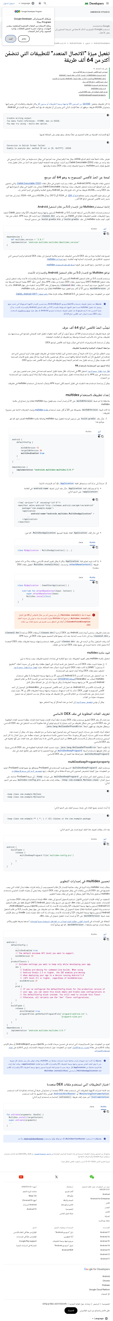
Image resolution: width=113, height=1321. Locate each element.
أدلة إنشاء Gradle (60, 43)
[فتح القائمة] (107, 3)
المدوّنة (107, 1216)
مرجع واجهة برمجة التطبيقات (63, 1241)
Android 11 (105, 1258)
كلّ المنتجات (105, 1294)
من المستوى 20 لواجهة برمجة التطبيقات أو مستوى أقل (63, 104)
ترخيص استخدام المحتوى (42, 1154)
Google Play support (28, 1241)
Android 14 (105, 1245)
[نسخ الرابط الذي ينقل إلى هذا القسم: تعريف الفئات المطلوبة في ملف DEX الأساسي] (50, 714)
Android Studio (100, 12)
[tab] (105, 228)
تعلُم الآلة (70, 1196)
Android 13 (105, 1250)
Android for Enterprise (100, 1198)
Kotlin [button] (94, 229)
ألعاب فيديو (69, 1191)
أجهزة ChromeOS (29, 1200)
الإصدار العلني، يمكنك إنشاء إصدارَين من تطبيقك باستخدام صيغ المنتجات (59, 921)
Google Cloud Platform (99, 1289)
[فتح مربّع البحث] (45, 3)
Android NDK (67, 1250)
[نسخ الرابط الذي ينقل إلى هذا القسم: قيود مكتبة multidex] (84, 653)
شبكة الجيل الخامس (66, 1213)
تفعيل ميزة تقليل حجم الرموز (25, 667)
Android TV (32, 1209)
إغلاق (24, 38)
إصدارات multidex (55, 259)
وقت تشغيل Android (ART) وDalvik (32, 294)
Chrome (106, 1280)
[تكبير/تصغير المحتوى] (94, 68)
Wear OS (33, 1196)
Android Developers (102, 43)
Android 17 (105, 1232)
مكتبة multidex (41, 409)
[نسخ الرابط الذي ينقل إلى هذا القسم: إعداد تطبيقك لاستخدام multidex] (63, 395)
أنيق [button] (104, 229)
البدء (11, 38)
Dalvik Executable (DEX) (29, 183)
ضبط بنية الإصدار (24, 310)
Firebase (106, 1285)
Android (106, 1194)
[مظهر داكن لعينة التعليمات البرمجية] (108, 115)
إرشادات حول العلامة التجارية (79, 1304)
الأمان (108, 1203)
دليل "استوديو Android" (64, 1232)
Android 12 (105, 1254)
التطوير (87, 43)
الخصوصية (69, 1209)
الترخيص (96, 1304)
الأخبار (107, 1212)
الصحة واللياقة (68, 1200)
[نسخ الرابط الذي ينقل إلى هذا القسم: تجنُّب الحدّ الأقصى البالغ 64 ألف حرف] (59, 328)
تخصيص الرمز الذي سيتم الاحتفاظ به (27, 771)
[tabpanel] (56, 241)
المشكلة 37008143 (67, 679)
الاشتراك (71, 1310)
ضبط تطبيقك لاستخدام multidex (61, 264)
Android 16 (105, 1236)
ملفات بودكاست (104, 1220)
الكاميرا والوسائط (67, 1204)
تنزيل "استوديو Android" (63, 1245)
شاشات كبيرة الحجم (30, 1191)
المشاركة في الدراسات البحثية (26, 1245)
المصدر (107, 1207)
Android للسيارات (30, 1204)
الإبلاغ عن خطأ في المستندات (26, 1236)
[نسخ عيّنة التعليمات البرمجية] (108, 233)
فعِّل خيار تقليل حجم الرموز (99, 371)
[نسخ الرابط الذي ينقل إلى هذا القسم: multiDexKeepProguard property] (65, 762)
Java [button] (81, 542)
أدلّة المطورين (68, 1236)
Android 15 (105, 1241)
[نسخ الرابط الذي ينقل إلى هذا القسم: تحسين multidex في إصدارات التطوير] (57, 881)
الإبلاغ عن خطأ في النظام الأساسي (25, 1232)
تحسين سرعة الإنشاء (81, 1047)
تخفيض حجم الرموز (84, 702)
